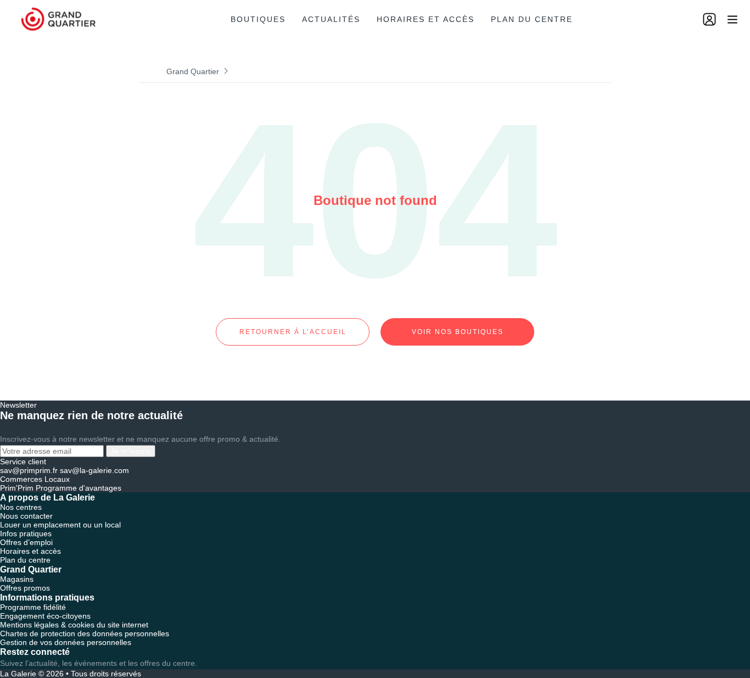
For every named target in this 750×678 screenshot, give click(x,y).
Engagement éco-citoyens (45, 616)
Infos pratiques (26, 533)
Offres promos (25, 587)
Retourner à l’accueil (292, 332)
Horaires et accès (425, 19)
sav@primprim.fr (29, 470)
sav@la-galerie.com (94, 470)
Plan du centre (532, 19)
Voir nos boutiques (457, 332)
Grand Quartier (192, 71)
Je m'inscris (130, 451)
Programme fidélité (33, 607)
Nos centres (21, 507)
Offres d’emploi (26, 542)
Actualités (331, 19)
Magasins (16, 579)
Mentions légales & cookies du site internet (74, 624)
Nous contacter (26, 516)
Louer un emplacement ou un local (60, 524)
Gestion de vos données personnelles (65, 642)
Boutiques (258, 19)
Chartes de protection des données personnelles (84, 633)
